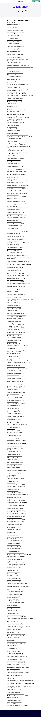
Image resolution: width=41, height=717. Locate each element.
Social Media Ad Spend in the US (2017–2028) (16, 292)
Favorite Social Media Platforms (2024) (14, 592)
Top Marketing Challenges (12, 648)
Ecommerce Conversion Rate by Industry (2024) (16, 367)
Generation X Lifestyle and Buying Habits (15, 98)
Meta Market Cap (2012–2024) (13, 570)
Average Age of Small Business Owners (14, 548)
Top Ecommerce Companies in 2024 (14, 526)
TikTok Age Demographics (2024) (13, 459)
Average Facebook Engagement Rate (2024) (15, 576)
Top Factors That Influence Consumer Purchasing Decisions (18, 425)
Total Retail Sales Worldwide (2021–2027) (15, 164)
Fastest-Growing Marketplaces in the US (14, 125)
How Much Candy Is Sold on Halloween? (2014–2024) (17, 681)
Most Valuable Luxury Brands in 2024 (14, 629)
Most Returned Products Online (13, 375)
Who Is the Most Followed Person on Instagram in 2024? (17, 25)
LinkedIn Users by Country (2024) (13, 692)
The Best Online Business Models (13, 41)
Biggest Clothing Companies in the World (15, 448)
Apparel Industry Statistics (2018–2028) (14, 497)
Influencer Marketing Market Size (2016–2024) (16, 516)
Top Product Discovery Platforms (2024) (14, 594)
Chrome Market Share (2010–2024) (14, 607)
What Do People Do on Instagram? (13, 476)
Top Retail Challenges (11, 429)
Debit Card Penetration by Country (13, 348)
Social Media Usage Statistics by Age (14, 545)
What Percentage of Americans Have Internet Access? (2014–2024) (20, 618)
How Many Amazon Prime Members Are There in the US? (17, 654)
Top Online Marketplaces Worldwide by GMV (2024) (17, 69)
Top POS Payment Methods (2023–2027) (15, 540)
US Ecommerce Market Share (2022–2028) (15, 562)
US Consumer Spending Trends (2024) (14, 111)
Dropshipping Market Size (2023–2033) (14, 270)
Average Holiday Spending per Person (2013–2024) (16, 255)
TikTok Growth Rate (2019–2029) (13, 130)
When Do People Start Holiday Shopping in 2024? (16, 253)
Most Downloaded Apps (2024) (13, 600)
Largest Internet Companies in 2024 (14, 405)
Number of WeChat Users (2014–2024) (14, 524)
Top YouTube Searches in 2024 (13, 475)
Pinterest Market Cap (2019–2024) (13, 163)
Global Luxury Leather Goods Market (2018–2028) (16, 171)
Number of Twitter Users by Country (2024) (15, 452)
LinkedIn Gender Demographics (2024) (14, 689)
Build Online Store (35, 1)
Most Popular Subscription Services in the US (15, 153)
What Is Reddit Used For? (12, 338)
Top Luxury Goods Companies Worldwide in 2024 (16, 564)
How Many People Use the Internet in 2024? (15, 327)
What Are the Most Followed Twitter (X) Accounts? (16, 22)
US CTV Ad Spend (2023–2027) (13, 408)
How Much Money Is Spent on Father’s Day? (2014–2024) (18, 117)
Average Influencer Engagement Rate (14, 421)
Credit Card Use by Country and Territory (15, 346)
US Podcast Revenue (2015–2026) (13, 303)
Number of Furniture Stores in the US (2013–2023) (16, 144)
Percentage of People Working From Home (15, 390)
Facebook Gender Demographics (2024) (14, 249)
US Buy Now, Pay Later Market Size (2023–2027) (16, 315)
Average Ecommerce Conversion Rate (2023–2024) (17, 502)
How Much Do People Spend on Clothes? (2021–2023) (17, 705)
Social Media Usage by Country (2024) (14, 353)
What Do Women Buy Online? (12, 104)
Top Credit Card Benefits (11, 538)
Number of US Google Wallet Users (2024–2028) (16, 624)
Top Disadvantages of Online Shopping (14, 40)
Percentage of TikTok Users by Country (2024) (16, 634)
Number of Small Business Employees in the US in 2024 (17, 231)
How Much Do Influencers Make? (13, 319)
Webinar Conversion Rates (12, 74)
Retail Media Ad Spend (11, 532)
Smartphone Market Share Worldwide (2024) (15, 373)
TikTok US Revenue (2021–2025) (13, 433)
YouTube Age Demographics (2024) (14, 337)
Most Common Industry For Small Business (15, 234)
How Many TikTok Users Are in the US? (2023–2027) (17, 201)
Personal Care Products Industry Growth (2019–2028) (17, 193)
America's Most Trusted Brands (13, 82)
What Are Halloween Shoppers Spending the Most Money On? (19, 686)
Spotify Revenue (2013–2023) (12, 665)
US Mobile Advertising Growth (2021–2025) (15, 212)
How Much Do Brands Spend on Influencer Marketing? (17, 494)
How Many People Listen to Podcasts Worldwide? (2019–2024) (19, 275)
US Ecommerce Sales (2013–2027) (13, 489)
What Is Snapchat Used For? (12, 177)
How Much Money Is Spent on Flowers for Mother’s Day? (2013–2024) (20, 95)
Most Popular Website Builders (13, 49)
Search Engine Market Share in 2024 (14, 460)
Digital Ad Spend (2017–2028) (12, 291)
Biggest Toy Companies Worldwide (13, 449)
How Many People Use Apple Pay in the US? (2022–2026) (18, 85)
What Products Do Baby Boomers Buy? (14, 101)
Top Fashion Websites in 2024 (12, 406)
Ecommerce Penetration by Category (14, 245)
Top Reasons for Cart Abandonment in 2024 (15, 653)
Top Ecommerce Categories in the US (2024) (15, 505)
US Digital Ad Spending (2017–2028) (14, 308)
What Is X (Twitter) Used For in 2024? (14, 610)
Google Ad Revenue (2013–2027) (13, 467)
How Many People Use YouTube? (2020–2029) (16, 511)
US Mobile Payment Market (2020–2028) (15, 214)
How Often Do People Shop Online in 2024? (15, 156)
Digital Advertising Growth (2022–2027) (14, 549)
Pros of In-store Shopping (12, 106)
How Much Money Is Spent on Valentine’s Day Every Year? (18, 360)
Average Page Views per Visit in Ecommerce (15, 114)
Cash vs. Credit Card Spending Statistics (15, 537)
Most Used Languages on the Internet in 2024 (15, 318)
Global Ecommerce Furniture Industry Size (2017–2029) (17, 59)
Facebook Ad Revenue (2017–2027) (13, 430)
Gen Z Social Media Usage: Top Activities (14, 446)
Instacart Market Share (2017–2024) (14, 289)
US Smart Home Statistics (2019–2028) (14, 302)
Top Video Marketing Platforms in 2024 (14, 568)
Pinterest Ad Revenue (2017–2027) (13, 155)
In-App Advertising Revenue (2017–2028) (15, 492)
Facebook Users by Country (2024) (13, 581)
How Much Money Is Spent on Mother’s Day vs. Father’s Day (18, 657)
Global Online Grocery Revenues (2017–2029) (15, 694)
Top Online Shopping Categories (13, 36)
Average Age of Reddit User (12, 703)
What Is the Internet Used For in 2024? (14, 597)
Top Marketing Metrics (11, 123)
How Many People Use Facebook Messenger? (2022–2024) (18, 586)
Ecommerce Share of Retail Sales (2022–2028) (16, 386)
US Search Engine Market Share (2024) (14, 546)
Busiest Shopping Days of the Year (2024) (15, 267)
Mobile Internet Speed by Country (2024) (15, 619)
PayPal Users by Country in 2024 (13, 651)
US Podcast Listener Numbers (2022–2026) (15, 305)
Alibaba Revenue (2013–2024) (13, 402)
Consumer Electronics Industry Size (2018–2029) (16, 196)
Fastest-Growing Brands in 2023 (13, 422)
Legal (4, 714)
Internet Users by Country (12, 605)
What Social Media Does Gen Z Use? (14, 419)
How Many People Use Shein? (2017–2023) (15, 508)
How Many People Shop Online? (13, 330)
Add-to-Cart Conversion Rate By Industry (15, 462)
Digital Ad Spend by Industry (12, 198)
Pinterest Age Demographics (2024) (14, 351)
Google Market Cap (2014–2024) (13, 468)
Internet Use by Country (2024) (13, 329)
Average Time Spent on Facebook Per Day (15, 675)
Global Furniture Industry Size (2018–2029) (15, 659)
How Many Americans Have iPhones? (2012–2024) (16, 443)
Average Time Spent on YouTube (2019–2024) (16, 281)
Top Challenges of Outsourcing (13, 48)
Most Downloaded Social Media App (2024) (15, 73)
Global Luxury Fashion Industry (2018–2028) (15, 273)
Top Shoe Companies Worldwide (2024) (14, 456)
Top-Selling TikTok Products (12, 670)
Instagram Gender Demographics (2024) (14, 611)
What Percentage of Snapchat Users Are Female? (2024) (17, 695)
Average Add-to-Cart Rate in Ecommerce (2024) (16, 378)
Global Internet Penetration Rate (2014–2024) (15, 603)
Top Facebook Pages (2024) (12, 356)
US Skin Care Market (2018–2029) (13, 209)
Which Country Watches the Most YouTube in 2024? (17, 583)
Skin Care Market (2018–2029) (13, 195)
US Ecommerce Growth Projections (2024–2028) (16, 403)
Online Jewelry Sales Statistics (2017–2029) (15, 543)
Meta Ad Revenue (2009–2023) (13, 228)
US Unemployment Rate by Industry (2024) (15, 311)
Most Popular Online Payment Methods (14, 495)
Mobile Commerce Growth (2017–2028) (14, 334)
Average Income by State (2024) (13, 394)
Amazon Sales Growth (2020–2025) (14, 621)
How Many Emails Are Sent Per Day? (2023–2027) (16, 218)
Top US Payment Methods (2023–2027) (14, 541)
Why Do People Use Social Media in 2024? (15, 591)
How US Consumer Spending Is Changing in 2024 (16, 217)
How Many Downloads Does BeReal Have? (15, 54)
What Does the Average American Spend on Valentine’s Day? (18, 362)
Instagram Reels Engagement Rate (13, 398)
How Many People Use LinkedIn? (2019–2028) (15, 690)
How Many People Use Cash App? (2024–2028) (16, 276)
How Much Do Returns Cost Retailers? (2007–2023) (17, 180)
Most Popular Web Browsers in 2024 (14, 487)
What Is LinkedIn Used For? (12, 342)
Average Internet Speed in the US (13, 673)
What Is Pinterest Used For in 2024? (14, 340)
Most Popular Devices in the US (13, 438)
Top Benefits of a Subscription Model (14, 241)
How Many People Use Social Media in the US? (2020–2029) (18, 283)
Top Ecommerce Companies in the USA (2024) (16, 223)
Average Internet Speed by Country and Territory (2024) (17, 345)
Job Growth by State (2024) (12, 573)
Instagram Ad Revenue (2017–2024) (14, 565)
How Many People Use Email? (12, 220)
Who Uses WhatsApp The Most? (13, 44)
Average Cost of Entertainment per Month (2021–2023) (17, 135)
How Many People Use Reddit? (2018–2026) (15, 698)
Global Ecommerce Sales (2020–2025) (14, 35)
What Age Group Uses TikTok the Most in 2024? (16, 635)
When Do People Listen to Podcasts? (14, 637)
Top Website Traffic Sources (12, 38)
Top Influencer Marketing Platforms (13, 557)
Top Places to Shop (10, 60)
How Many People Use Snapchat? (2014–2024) (16, 486)
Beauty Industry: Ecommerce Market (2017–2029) (16, 616)
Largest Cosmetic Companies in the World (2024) (16, 440)
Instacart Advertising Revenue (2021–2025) (15, 400)
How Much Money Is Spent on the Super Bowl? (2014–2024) (18, 363)
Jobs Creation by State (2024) (12, 575)
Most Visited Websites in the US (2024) (14, 559)
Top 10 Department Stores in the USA (14, 473)
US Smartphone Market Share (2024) (14, 578)
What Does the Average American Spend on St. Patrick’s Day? (19, 626)
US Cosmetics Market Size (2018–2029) (14, 206)
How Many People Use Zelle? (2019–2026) (15, 288)
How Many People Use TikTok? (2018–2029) (15, 284)
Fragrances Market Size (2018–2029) (14, 191)
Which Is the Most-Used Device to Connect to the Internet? (18, 672)
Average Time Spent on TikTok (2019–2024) (15, 280)
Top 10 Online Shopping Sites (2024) (14, 387)
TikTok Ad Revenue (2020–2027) (13, 310)
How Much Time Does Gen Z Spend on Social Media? (17, 424)
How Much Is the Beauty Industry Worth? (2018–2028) (17, 188)
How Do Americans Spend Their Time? (14, 168)
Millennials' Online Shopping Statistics (14, 100)
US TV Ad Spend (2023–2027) (13, 410)
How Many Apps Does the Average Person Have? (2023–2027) (19, 530)
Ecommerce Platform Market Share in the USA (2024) (17, 368)
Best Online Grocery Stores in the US (14, 567)
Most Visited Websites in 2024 (13, 265)
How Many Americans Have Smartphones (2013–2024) (17, 84)
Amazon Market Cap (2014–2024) (13, 365)
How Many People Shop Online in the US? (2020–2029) (17, 503)
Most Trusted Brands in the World (13, 551)
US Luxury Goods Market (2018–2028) (14, 222)
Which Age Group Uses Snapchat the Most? (15, 478)
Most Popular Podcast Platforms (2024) (14, 432)
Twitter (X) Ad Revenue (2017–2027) (14, 454)
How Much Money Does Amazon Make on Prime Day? (17, 656)
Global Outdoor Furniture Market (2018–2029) (16, 661)
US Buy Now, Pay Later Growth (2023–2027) (15, 122)
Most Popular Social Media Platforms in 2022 (15, 32)
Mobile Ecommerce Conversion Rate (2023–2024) (16, 513)
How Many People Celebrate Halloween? (14, 687)
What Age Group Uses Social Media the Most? (15, 109)
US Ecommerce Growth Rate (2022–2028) (15, 166)
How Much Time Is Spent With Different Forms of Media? (17, 185)
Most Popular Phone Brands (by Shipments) (15, 371)
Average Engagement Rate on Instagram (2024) (16, 332)
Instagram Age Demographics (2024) (14, 451)
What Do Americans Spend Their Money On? (15, 158)
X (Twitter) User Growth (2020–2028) (14, 131)
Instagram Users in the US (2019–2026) (14, 225)
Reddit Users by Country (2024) (13, 697)
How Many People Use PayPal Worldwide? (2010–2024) (17, 152)
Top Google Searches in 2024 (12, 599)
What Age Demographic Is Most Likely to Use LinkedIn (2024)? (19, 584)
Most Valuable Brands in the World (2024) (15, 630)
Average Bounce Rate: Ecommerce (13, 112)
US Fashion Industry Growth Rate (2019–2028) (16, 239)
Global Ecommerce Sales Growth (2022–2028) (16, 556)
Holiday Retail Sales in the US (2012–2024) (15, 244)
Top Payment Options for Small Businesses (15, 57)
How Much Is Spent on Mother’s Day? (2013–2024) (16, 93)
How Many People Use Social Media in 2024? (15, 199)
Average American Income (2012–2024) (14, 464)
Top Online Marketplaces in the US (13, 161)
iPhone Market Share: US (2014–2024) (14, 518)
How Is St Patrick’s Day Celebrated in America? (16, 643)
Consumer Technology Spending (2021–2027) (16, 92)
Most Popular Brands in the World (13, 51)
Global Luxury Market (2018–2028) (13, 272)
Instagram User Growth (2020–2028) (14, 138)
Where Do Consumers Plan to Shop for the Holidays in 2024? (18, 259)
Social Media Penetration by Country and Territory (16, 174)
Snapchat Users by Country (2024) (13, 588)
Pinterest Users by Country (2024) (13, 589)
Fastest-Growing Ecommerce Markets (14, 413)
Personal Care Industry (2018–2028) (14, 190)
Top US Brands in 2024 (11, 52)
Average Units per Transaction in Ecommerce (15, 379)
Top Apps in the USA (11, 483)
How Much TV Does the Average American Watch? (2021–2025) (19, 264)
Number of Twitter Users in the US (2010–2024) (16, 316)
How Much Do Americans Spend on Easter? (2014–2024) (18, 65)
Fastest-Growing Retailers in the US (13, 160)
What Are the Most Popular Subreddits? (14, 700)
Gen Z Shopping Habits (11, 96)
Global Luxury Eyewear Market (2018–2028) (15, 169)
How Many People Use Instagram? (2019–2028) (16, 278)
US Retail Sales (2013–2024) (12, 491)
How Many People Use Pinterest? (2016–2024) (16, 500)
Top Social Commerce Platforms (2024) (14, 326)
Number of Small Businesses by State (14, 233)
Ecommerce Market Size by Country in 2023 (15, 63)
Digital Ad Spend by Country (12, 141)
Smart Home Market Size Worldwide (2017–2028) (16, 187)
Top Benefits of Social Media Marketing (14, 252)
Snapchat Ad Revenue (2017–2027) (14, 297)
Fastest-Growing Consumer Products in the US (16, 294)
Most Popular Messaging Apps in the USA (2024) (16, 519)
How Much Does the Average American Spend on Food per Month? (19, 136)
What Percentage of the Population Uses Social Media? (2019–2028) (20, 299)
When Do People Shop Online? (13, 108)
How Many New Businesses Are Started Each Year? (16, 470)
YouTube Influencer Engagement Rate (14, 608)
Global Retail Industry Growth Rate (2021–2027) (16, 313)
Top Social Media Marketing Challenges (14, 119)
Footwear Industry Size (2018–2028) (14, 370)
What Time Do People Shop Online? (14, 62)
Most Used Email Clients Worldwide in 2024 (15, 521)
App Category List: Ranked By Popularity (14, 529)
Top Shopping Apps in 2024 (12, 481)
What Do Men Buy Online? (12, 103)
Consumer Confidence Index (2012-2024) (15, 384)
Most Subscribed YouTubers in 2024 (14, 24)
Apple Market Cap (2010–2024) (13, 632)
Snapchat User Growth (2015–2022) (14, 79)
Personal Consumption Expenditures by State (15, 395)
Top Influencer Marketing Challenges (14, 43)
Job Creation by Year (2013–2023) (13, 572)
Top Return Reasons (11, 183)
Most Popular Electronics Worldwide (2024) (15, 437)
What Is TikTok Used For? (12, 179)
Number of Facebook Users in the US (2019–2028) (16, 522)
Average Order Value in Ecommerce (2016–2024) (16, 484)
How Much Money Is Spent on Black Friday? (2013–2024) (18, 242)
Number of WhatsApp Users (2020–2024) (15, 182)
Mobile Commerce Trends (12, 33)
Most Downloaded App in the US (13, 514)
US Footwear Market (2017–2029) (13, 210)
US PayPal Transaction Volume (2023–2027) (15, 615)
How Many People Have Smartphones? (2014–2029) (17, 441)
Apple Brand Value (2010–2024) (13, 645)
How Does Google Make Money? (13, 465)
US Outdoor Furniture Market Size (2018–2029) (16, 664)
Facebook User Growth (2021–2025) (14, 133)
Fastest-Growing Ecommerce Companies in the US (16, 215)
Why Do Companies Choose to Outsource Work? (16, 46)
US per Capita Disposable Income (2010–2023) (16, 392)
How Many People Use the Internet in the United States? (17, 479)
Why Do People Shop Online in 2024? (14, 343)
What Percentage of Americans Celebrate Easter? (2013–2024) (19, 554)
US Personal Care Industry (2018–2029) (14, 207)
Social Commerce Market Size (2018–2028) (15, 411)
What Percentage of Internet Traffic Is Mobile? (15, 553)
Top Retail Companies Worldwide (13, 71)
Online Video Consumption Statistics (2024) (15, 350)
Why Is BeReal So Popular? (12, 127)
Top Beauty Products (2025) (12, 204)
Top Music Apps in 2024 (11, 172)
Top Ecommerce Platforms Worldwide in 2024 (15, 602)
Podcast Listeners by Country (12, 640)
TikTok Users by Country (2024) (13, 457)
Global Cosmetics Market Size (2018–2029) (15, 247)
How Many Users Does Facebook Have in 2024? (16, 414)
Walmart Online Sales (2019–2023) (13, 120)
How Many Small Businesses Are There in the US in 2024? (18, 230)
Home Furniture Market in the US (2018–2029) (16, 662)
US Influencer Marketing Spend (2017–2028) (15, 416)
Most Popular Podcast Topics (12, 535)
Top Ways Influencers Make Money (13, 427)
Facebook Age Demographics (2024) (14, 580)
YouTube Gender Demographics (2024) (14, 397)
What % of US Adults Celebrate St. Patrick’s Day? (16, 642)
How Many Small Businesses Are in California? (16, 236)
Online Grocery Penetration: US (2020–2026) (15, 324)
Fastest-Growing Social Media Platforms (14, 87)
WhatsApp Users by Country (12, 389)
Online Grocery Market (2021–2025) (14, 321)
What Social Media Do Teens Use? (13, 527)
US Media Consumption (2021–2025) (14, 307)
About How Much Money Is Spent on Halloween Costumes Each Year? (20, 680)
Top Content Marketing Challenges (13, 81)
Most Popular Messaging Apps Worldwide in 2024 (16, 77)
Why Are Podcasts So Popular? (13, 250)
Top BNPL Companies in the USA (13, 646)
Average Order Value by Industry (13, 499)
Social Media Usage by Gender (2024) (14, 354)
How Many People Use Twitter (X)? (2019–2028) (16, 286)
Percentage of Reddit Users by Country (14, 702)
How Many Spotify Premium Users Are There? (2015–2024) (18, 667)
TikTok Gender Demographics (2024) (14, 613)
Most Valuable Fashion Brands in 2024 (14, 627)
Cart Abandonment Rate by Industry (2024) (15, 376)
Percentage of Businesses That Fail (13, 27)
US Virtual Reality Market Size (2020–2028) (15, 300)
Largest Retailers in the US (12, 128)
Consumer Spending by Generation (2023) (15, 150)
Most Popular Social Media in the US (14, 435)
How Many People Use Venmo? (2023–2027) (15, 510)
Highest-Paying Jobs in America (13, 678)
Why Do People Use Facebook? (13, 335)
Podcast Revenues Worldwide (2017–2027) (15, 638)
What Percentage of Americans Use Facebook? (16, 90)
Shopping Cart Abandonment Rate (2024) (15, 381)
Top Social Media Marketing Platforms (14, 76)
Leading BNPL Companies (12, 139)
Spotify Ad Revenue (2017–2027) (13, 669)
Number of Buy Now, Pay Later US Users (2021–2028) (17, 226)
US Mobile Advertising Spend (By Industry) (15, 30)
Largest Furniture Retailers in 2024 (13, 677)
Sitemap (7, 714)
